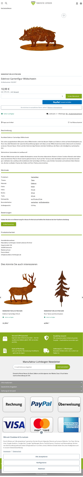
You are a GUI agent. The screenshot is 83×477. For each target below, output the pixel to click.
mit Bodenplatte (44, 202)
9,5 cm (33, 189)
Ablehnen (41, 469)
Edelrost (33, 183)
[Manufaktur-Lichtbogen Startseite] (41, 3)
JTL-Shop (44, 474)
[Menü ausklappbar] (2, 3)
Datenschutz (17, 451)
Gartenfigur (35, 177)
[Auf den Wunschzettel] (64, 15)
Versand (16, 92)
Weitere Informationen (55, 107)
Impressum (7, 451)
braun (33, 186)
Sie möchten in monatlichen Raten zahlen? (41, 107)
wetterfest (34, 202)
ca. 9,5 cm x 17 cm (36, 199)
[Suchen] (6, 3)
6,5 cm (33, 196)
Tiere (32, 180)
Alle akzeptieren (41, 457)
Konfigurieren (41, 463)
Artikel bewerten (8, 224)
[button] (77, 3)
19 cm (33, 193)
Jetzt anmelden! (62, 367)
